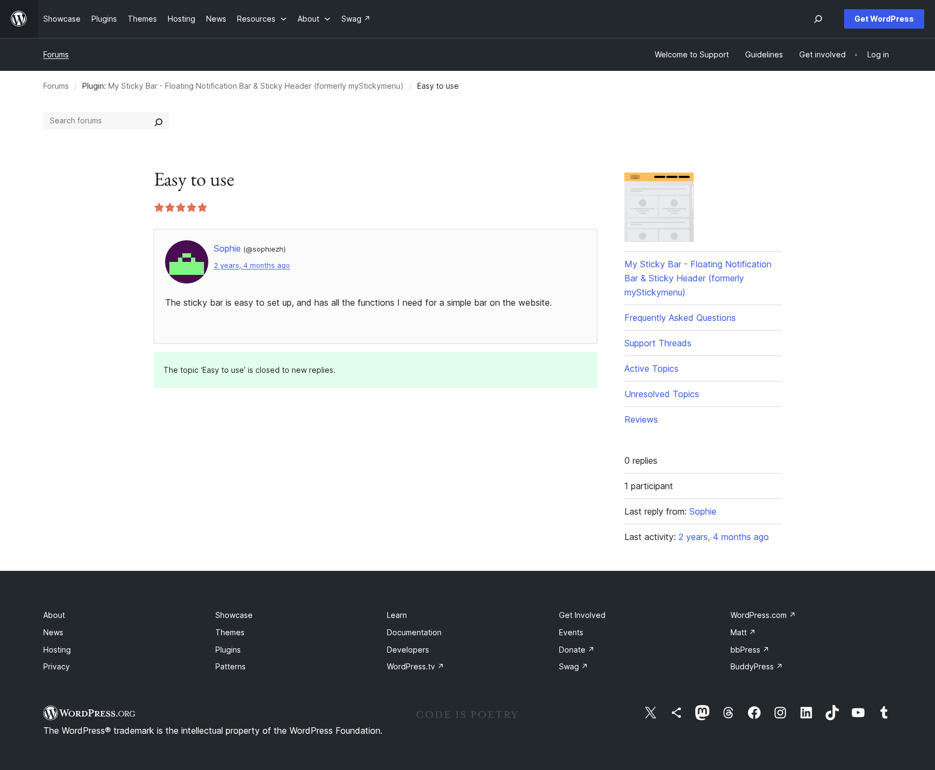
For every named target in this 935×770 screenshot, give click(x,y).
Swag (573, 666)
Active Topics (651, 368)
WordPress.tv (415, 666)
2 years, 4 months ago (252, 265)
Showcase (234, 615)
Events (571, 632)
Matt (743, 632)
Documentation (414, 632)
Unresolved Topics (661, 394)
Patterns (230, 666)
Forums (56, 54)
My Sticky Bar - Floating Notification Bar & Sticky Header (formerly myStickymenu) (256, 85)
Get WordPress (884, 18)
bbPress (749, 649)
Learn (397, 615)
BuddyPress (756, 666)
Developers (408, 649)
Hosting (57, 649)
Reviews (641, 419)
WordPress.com (763, 615)
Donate (577, 649)
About (54, 615)
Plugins (228, 649)
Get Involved (582, 615)
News (53, 632)
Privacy (56, 666)
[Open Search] (818, 19)
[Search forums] (158, 120)
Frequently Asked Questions (680, 317)
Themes (230, 632)
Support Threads (658, 343)
